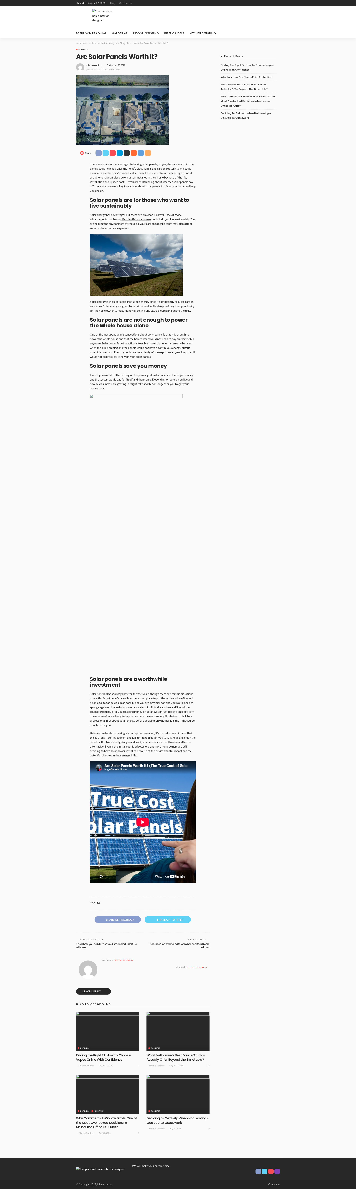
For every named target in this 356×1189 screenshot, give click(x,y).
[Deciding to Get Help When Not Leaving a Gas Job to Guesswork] (178, 1094)
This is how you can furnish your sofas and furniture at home (106, 945)
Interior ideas (174, 33)
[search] (275, 33)
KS (98, 902)
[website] (102, 967)
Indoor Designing (146, 33)
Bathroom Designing (91, 33)
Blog (112, 3)
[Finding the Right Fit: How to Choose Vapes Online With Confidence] (107, 1031)
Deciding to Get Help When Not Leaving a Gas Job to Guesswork (177, 1120)
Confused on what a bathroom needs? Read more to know (179, 945)
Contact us (125, 3)
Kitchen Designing (203, 33)
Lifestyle (98, 1111)
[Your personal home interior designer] (100, 1168)
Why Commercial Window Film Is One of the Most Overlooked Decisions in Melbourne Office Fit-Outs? (106, 1122)
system (104, 379)
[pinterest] (272, 3)
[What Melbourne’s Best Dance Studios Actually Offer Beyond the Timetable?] (178, 1031)
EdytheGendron (94, 65)
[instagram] (277, 3)
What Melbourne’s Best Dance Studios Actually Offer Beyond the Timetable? (175, 1057)
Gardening (120, 33)
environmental (164, 751)
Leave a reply (92, 991)
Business (83, 49)
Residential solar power (136, 219)
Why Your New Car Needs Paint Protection (246, 77)
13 (208, 1065)
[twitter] (268, 3)
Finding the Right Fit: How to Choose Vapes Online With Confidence (103, 1057)
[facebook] (263, 3)
